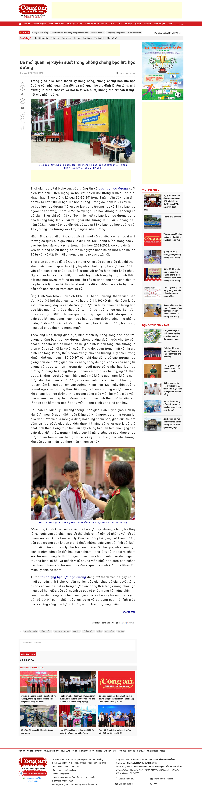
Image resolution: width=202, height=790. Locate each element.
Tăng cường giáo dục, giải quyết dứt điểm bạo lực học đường (173, 237)
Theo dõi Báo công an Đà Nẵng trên (105, 623)
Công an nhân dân (56, 24)
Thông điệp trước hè (172, 217)
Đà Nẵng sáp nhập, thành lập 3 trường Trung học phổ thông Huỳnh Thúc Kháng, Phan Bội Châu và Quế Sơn (116, 699)
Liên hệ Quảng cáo (127, 784)
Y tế (120, 24)
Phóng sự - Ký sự (92, 24)
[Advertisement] (117, 10)
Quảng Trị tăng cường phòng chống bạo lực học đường (172, 255)
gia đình (120, 631)
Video (170, 24)
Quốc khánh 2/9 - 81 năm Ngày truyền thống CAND (47, 33)
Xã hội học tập (41, 38)
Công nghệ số (159, 24)
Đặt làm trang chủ (126, 779)
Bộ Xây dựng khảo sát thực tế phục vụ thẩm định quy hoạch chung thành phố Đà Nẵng (173, 389)
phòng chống (45, 631)
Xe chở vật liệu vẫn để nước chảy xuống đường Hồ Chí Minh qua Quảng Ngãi (172, 423)
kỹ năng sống (88, 631)
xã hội (99, 631)
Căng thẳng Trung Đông (93, 33)
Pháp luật (71, 24)
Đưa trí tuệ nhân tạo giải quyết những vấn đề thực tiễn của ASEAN (115, 731)
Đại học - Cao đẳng (83, 38)
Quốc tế (138, 24)
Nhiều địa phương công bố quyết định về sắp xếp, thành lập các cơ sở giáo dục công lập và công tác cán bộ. (38, 699)
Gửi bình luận (28, 654)
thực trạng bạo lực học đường (63, 577)
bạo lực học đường (113, 188)
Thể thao (147, 24)
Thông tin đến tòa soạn (163, 779)
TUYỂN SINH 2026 (111, 33)
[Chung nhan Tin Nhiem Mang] (33, 779)
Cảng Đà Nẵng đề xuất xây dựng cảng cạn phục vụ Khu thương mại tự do (172, 334)
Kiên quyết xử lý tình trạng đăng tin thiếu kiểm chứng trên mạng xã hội (172, 291)
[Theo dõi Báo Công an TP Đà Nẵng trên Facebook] (33, 773)
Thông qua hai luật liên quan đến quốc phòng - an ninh (172, 368)
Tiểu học (55, 38)
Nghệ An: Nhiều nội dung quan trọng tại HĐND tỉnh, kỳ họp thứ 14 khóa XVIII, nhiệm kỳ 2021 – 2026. (162, 202)
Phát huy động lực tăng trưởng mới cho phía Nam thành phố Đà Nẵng (172, 352)
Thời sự (27, 24)
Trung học (66, 38)
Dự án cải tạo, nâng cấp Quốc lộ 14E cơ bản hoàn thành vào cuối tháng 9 (172, 405)
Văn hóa (113, 24)
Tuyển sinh (99, 38)
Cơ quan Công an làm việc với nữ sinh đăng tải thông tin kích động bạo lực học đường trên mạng (173, 311)
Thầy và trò (112, 38)
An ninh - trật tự (39, 24)
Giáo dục (128, 24)
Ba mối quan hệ (30, 631)
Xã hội (79, 24)
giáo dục (76, 631)
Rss (155, 784)
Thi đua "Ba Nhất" (75, 33)
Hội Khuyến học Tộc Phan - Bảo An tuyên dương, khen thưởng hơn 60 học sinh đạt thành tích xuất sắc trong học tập (77, 699)
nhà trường (109, 631)
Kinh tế (104, 24)
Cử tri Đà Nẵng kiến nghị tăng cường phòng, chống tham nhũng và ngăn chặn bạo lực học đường (172, 275)
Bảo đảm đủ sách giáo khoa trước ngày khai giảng (37, 731)
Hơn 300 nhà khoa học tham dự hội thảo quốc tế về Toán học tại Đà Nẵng (77, 731)
